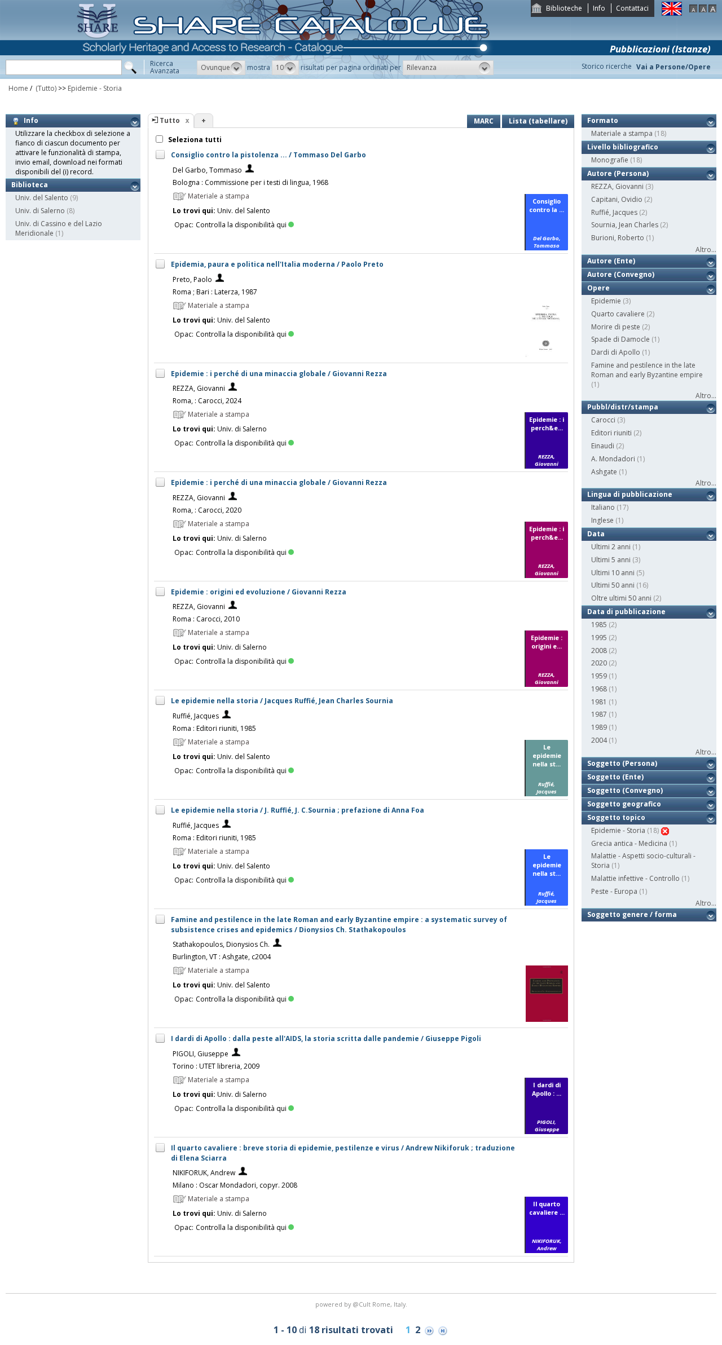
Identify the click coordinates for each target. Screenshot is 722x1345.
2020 (599, 663)
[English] (672, 13)
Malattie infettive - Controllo (635, 878)
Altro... (705, 249)
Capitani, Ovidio (616, 199)
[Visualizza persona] (249, 170)
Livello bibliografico (622, 147)
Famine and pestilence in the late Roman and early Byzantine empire (647, 370)
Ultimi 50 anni (613, 585)
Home (18, 88)
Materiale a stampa (622, 133)
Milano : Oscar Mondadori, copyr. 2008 (235, 1185)
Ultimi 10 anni (613, 572)
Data (596, 534)
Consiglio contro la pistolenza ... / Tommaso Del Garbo (268, 155)
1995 (599, 637)
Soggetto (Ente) (615, 777)
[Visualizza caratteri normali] (703, 10)
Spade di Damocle (620, 339)
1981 (599, 702)
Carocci (603, 420)
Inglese (602, 520)
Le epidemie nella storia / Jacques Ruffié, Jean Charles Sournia (282, 700)
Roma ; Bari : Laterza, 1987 (215, 292)
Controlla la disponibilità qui (241, 225)
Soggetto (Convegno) (625, 790)
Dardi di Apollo (615, 352)
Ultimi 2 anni (611, 547)
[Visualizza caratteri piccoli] (693, 10)
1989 (599, 727)
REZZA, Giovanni (199, 388)
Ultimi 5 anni (611, 560)
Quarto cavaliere (618, 314)
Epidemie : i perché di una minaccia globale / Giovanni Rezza (279, 373)
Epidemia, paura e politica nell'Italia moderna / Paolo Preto (277, 264)
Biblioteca (29, 184)
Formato (602, 120)
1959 (599, 676)
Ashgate (604, 472)
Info (599, 8)
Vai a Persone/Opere (673, 67)
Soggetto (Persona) (622, 763)
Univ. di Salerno (40, 210)
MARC (484, 121)
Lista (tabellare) (538, 121)
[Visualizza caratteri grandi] (712, 10)
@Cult (362, 1304)
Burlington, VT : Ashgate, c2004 (222, 957)
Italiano (603, 507)
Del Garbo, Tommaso (207, 170)
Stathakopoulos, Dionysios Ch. (221, 944)
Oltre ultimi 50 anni (621, 598)
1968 (599, 689)
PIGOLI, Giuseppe (200, 1054)
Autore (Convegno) (620, 274)
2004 (599, 740)
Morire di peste (615, 327)
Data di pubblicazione (626, 611)
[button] (221, 67)
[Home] (285, 76)
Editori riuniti (611, 433)
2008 (599, 650)
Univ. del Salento (41, 197)
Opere (598, 288)
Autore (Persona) (618, 173)
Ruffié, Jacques (196, 716)
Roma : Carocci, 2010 (206, 619)
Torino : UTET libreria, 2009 (216, 1066)
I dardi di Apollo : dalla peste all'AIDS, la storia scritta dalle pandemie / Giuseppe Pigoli (326, 1038)
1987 (599, 714)
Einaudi (602, 446)
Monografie (609, 160)
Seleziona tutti (194, 139)
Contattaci (632, 8)
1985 (599, 624)
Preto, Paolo (192, 279)
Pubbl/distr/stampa (622, 407)
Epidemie (606, 301)
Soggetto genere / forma (632, 914)
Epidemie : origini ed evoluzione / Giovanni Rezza (258, 592)
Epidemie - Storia (95, 88)
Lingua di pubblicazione (629, 494)
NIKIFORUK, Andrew (204, 1173)
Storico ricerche (607, 66)
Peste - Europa (614, 891)
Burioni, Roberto (617, 237)
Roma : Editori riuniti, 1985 (214, 728)
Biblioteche (564, 8)
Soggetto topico (616, 817)
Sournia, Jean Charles (624, 225)
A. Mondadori (613, 459)
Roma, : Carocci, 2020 (207, 510)
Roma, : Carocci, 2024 (207, 400)
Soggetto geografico (624, 804)
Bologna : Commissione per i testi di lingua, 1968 (250, 182)
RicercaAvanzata (164, 67)
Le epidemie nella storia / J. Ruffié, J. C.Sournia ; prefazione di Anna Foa (297, 810)
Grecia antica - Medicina (629, 843)
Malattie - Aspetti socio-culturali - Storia (643, 860)
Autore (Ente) (611, 261)
